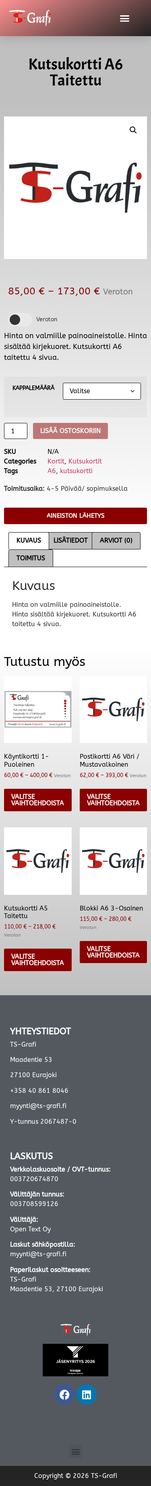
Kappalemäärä (33, 388)
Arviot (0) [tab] (116, 540)
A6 (52, 471)
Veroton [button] (46, 319)
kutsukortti (76, 471)
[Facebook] (64, 1394)
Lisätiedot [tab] (71, 540)
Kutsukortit (85, 461)
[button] (124, 18)
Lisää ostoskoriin (70, 431)
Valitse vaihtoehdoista (37, 800)
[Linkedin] (87, 1394)
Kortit (56, 461)
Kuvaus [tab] (29, 540)
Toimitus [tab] (31, 558)
